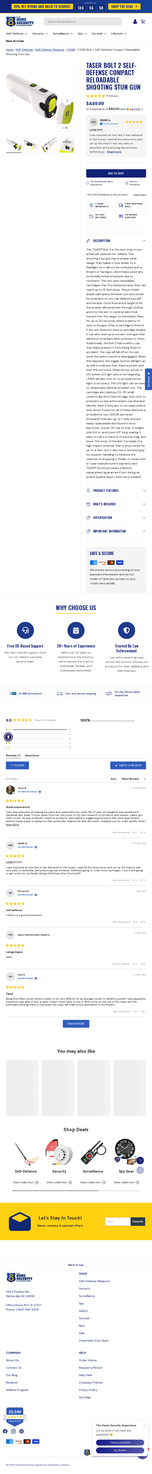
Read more (114, 151)
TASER (71, 50)
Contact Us (14, 1368)
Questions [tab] (32, 756)
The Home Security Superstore (31, 1464)
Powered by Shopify (58, 1464)
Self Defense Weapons (50, 50)
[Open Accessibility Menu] (8, 737)
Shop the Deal (122, 6)
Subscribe (138, 1221)
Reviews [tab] (13, 756)
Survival (84, 1318)
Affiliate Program (17, 1390)
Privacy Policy (88, 1390)
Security (59, 1171)
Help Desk (85, 1375)
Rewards (12, 1382)
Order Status (88, 1360)
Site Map (85, 1397)
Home (10, 50)
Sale (82, 1333)
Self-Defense (24, 50)
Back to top (76, 1265)
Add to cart (116, 173)
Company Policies (91, 1382)
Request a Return (91, 1368)
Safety (83, 1311)
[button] (116, 96)
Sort (114, 778)
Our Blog (11, 1375)
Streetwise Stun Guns (93, 1340)
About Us (12, 1360)
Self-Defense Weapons (94, 1281)
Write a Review (131, 766)
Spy (81, 1303)
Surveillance (93, 1171)
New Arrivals (15, 41)
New (82, 1326)
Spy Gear (126, 1171)
